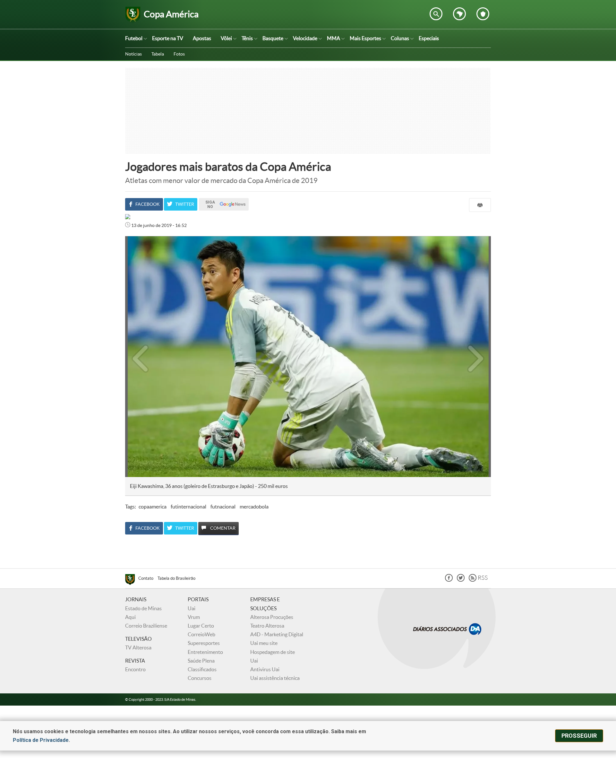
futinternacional (188, 506)
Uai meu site (264, 643)
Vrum (194, 617)
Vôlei (226, 38)
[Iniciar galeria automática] (140, 250)
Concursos (199, 678)
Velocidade (305, 38)
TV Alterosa (138, 647)
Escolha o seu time (482, 13)
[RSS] (478, 580)
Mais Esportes (365, 38)
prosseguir (579, 735)
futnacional (222, 506)
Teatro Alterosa (267, 626)
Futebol (133, 38)
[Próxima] (476, 356)
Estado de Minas (143, 608)
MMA (333, 38)
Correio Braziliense (146, 626)
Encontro (135, 669)
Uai (191, 608)
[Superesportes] (131, 580)
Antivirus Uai (264, 669)
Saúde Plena (201, 661)
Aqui (130, 617)
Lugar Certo (201, 626)
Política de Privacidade (41, 740)
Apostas (202, 38)
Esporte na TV (167, 38)
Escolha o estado (459, 13)
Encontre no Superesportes (436, 13)
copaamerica (153, 506)
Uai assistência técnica (275, 678)
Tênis (247, 38)
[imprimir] (480, 205)
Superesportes (204, 643)
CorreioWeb (201, 634)
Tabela (157, 53)
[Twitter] (461, 580)
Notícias (133, 53)
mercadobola (254, 506)
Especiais (429, 38)
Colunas (400, 38)
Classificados (202, 669)
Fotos (179, 53)
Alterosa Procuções (271, 617)
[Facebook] (449, 580)
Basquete (272, 38)
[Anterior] (137, 356)
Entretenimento (205, 652)
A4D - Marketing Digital (276, 634)
